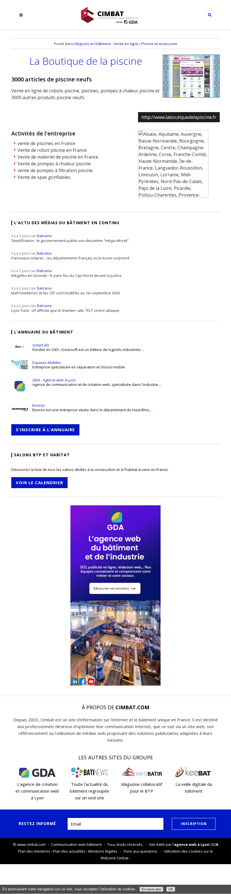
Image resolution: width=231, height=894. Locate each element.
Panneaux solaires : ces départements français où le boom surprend (70, 255)
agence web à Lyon (192, 844)
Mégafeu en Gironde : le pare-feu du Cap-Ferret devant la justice (66, 273)
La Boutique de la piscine (85, 61)
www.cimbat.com (31, 844)
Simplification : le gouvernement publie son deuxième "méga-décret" (70, 238)
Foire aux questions (140, 851)
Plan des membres (34, 851)
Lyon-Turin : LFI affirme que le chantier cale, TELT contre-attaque (65, 308)
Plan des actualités (69, 851)
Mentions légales (102, 851)
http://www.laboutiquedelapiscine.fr (178, 117)
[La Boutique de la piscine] (191, 76)
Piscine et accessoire (159, 43)
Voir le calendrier (39, 482)
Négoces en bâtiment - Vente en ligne (106, 43)
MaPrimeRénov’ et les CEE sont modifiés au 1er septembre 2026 (65, 290)
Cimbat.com (132, 707)
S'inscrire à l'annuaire (45, 429)
